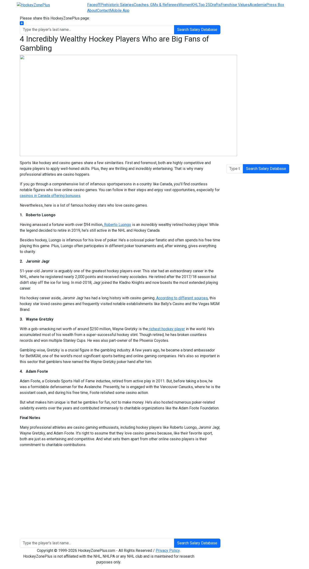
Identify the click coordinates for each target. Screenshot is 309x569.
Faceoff (93, 4)
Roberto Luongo (117, 224)
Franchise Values (235, 4)
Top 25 (204, 4)
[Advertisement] (120, 495)
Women (184, 4)
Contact (103, 10)
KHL (194, 4)
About (92, 10)
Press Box (275, 4)
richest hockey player (166, 329)
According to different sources (181, 298)
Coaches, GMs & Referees (156, 4)
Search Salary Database (197, 29)
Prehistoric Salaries (117, 4)
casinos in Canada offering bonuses (50, 195)
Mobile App (119, 10)
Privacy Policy (168, 550)
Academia (258, 4)
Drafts (215, 4)
